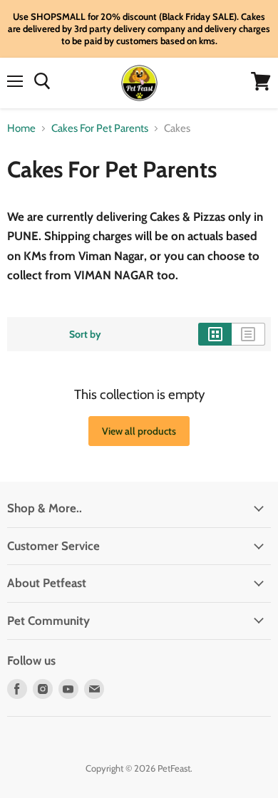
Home (21, 129)
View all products (139, 431)
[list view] (248, 334)
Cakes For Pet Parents (99, 129)
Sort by (85, 334)
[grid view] (215, 334)
